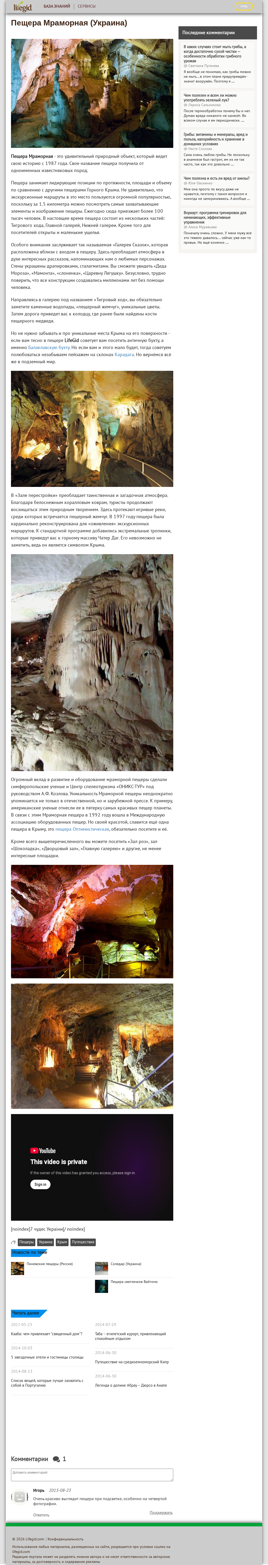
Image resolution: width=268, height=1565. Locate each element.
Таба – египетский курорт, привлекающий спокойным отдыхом (130, 1336)
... (233, 81)
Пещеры (26, 1242)
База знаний (57, 6)
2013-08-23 (60, 1491)
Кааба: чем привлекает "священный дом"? (46, 1334)
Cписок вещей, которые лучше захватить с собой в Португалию (47, 1383)
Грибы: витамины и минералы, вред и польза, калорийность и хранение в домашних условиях (216, 139)
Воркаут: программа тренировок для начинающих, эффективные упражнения (215, 217)
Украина (45, 1242)
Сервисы (87, 6)
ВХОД (244, 6)
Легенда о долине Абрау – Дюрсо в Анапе (131, 1385)
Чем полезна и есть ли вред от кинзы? (217, 178)
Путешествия (83, 1242)
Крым (62, 1242)
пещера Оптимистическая (82, 829)
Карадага (124, 355)
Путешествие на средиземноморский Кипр (132, 1362)
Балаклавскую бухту (48, 348)
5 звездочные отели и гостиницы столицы (47, 1357)
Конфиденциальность (65, 1539)
